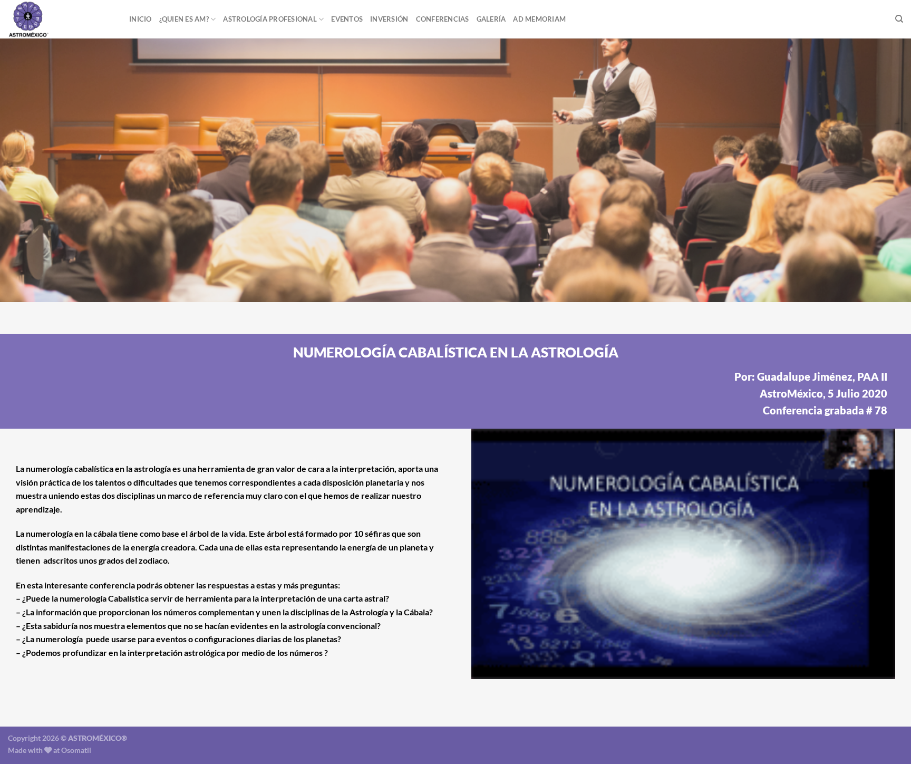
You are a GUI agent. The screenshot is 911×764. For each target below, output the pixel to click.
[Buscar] (899, 19)
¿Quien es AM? (184, 19)
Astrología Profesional (270, 19)
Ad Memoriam (539, 19)
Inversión (389, 19)
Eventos (347, 19)
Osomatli (76, 750)
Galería (491, 19)
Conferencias (442, 19)
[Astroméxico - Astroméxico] (60, 19)
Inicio (140, 19)
